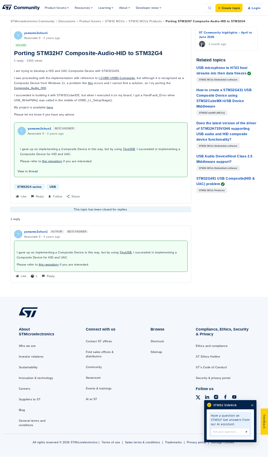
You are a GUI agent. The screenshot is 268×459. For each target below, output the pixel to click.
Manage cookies (222, 442)
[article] (101, 254)
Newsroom (93, 377)
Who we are (27, 345)
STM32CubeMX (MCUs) (212, 113)
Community (94, 367)
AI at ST (91, 399)
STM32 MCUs (115, 21)
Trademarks (173, 442)
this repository (52, 161)
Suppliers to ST (30, 399)
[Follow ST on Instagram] (216, 397)
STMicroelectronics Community (32, 21)
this (90, 83)
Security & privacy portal (213, 378)
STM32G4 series (29, 186)
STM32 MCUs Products (145, 21)
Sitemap (156, 352)
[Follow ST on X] (198, 398)
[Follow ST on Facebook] (225, 397)
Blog (22, 410)
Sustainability (28, 367)
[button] (228, 8)
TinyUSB (129, 149)
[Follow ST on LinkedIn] (207, 397)
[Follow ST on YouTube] (234, 397)
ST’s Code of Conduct (211, 367)
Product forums (90, 21)
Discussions (66, 21)
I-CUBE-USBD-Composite (117, 78)
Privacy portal (196, 442)
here (50, 107)
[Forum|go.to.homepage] (21, 8)
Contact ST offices (99, 341)
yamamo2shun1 (36, 33)
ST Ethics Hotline (208, 356)
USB (53, 186)
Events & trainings (99, 388)
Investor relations (31, 356)
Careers (24, 388)
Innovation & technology (36, 378)
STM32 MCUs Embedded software (218, 79)
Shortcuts (157, 341)
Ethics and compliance (212, 345)
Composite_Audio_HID (30, 88)
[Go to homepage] (44, 317)
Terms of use (111, 442)
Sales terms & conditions (142, 442)
